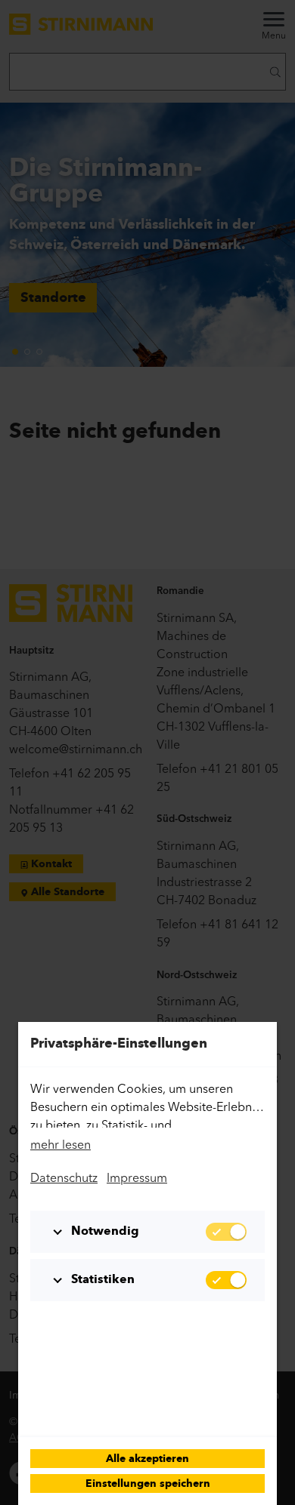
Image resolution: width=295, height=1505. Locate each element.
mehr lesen (60, 1144)
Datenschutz (64, 1177)
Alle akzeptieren (147, 1459)
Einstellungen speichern (147, 1484)
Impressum (137, 1177)
